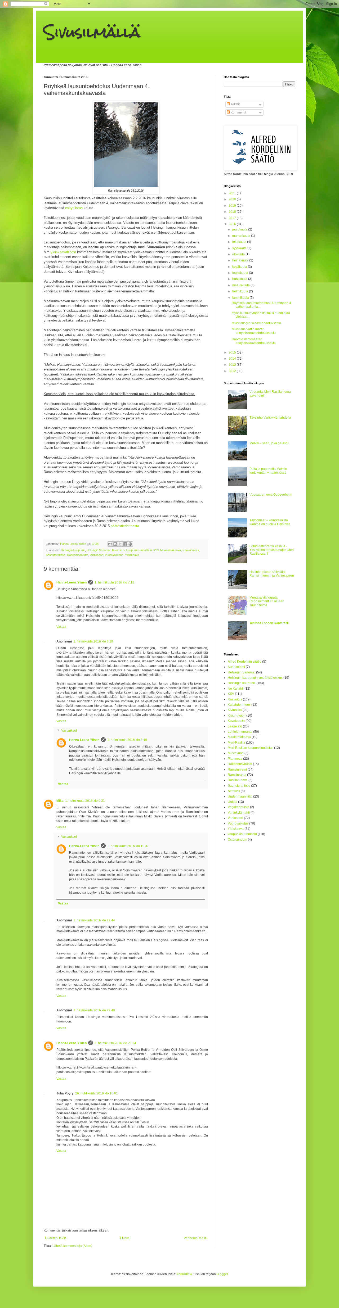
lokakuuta (239, 242)
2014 (233, 358)
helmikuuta (240, 291)
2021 (233, 193)
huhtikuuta (240, 279)
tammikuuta (241, 298)
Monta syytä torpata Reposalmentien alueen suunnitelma (266, 601)
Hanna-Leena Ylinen (71, 582)
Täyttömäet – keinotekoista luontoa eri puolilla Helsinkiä (270, 522)
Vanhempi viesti (195, 1238)
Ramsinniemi (190, 550)
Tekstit (235, 104)
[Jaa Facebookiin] (125, 544)
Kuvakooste (236, 721)
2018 (233, 212)
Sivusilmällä (92, 32)
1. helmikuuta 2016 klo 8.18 (93, 641)
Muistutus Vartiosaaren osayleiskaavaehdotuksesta (254, 331)
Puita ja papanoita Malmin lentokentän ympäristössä (268, 470)
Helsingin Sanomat (98, 550)
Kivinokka (235, 710)
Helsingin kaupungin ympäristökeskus (255, 678)
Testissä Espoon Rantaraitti (269, 623)
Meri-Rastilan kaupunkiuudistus (250, 748)
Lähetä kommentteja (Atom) (72, 1246)
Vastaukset (69, 730)
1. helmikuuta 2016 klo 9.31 (85, 801)
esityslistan (74, 208)
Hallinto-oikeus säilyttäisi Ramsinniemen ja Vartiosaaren (271, 573)
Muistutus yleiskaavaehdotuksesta (256, 323)
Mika (60, 801)
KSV (156, 550)
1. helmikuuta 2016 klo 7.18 (114, 582)
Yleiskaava (132, 554)
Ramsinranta (237, 775)
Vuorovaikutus (114, 554)
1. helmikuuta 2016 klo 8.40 (127, 740)
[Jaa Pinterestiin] (130, 544)
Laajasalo (235, 726)
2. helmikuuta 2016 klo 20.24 (115, 1043)
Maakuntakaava (170, 550)
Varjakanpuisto (238, 807)
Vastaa (61, 626)
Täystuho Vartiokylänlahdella (270, 417)
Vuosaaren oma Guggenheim (270, 494)
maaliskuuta (241, 285)
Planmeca (235, 759)
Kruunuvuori (237, 715)
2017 (233, 218)
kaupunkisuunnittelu (139, 550)
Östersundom (237, 839)
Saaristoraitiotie (55, 554)
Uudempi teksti (55, 1238)
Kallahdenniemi (239, 705)
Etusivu (125, 1238)
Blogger (222, 1274)
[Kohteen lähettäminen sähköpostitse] (110, 544)
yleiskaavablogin (63, 252)
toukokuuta (240, 273)
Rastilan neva (238, 780)
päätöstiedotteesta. (125, 526)
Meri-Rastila (236, 742)
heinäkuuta (240, 260)
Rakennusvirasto (240, 764)
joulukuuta (240, 229)
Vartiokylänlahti (239, 812)
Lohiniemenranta (240, 732)
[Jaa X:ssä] (120, 544)
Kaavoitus (118, 550)
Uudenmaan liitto (77, 554)
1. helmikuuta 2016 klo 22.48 (94, 1010)
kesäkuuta (240, 267)
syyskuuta (239, 248)
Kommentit (238, 112)
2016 (233, 224)
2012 (233, 371)
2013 (233, 364)
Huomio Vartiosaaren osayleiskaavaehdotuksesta (254, 341)
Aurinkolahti (236, 667)
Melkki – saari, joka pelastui (269, 443)
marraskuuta (241, 236)
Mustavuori (236, 753)
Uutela (232, 802)
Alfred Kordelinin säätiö (244, 661)
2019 (233, 205)
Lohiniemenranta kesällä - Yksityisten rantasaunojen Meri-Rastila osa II (272, 550)
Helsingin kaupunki (73, 550)
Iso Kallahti (236, 688)
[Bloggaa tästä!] (115, 544)
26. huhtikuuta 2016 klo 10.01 (96, 1093)
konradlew (184, 1274)
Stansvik (234, 791)
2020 (233, 199)
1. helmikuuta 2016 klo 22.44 (94, 920)
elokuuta (239, 254)
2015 (233, 352)
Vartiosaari (96, 554)
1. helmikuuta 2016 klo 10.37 (128, 846)
